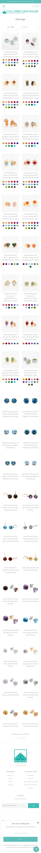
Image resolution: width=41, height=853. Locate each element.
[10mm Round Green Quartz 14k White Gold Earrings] (30, 682)
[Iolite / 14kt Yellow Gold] (3, 63)
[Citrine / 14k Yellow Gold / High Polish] (24, 379)
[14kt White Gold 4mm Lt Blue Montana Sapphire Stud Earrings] (10, 432)
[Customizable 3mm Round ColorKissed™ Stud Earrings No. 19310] (10, 162)
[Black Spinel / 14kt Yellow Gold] (15, 65)
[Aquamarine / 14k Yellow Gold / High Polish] (29, 382)
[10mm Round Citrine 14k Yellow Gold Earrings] (30, 557)
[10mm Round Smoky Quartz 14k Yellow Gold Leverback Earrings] (10, 494)
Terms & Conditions (30, 785)
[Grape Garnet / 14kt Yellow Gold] (15, 60)
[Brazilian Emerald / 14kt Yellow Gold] (29, 105)
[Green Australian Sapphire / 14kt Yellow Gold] (17, 264)
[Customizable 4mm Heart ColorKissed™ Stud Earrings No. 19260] (10, 244)
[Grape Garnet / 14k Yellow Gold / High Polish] (38, 379)
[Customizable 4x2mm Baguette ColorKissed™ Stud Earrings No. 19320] (30, 123)
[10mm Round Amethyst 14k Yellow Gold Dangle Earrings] (30, 494)
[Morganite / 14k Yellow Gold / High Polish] (32, 379)
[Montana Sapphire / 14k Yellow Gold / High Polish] (35, 382)
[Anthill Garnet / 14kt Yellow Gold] (32, 102)
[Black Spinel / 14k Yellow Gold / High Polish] (32, 385)
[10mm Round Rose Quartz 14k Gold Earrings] (10, 682)
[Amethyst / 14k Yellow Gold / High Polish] (24, 382)
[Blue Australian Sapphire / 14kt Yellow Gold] (38, 102)
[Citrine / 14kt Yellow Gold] (3, 60)
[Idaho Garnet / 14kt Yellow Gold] (3, 264)
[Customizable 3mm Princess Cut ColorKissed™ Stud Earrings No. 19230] (30, 283)
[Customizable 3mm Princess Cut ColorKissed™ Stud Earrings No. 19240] (10, 283)
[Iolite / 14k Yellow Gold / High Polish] (26, 382)
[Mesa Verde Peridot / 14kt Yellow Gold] (6, 65)
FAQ (10, 782)
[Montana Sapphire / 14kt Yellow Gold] (15, 63)
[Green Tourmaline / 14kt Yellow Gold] (17, 63)
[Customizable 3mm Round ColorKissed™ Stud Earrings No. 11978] (30, 41)
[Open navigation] (4, 6)
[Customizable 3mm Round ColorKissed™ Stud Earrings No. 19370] (10, 82)
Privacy (30, 788)
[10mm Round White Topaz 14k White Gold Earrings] (10, 650)
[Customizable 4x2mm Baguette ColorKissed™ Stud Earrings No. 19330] (10, 123)
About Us (10, 775)
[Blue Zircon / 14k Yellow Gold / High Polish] (32, 382)
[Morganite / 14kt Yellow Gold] (6, 60)
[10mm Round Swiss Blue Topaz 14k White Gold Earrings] (30, 619)
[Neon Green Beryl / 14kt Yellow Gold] (9, 63)
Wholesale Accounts (30, 782)
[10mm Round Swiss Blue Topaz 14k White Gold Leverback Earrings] (10, 526)
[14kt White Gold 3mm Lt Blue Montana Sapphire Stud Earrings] (30, 463)
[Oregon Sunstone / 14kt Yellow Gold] (9, 60)
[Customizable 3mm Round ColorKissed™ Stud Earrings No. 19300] (30, 162)
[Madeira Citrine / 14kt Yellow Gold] (6, 305)
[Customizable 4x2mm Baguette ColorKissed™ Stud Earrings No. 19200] (10, 360)
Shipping (31, 775)
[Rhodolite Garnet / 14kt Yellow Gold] (6, 264)
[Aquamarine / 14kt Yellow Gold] (6, 63)
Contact (10, 785)
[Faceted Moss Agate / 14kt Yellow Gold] (17, 343)
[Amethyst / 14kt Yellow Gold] (17, 60)
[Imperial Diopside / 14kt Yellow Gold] (9, 65)
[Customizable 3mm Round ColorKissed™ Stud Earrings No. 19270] (30, 203)
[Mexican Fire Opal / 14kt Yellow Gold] (12, 60)
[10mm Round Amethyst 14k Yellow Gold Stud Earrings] (10, 619)
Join (33, 805)
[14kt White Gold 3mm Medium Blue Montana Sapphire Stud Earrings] (10, 463)
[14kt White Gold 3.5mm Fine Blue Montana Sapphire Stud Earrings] (30, 401)
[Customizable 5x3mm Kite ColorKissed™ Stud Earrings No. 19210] (30, 324)
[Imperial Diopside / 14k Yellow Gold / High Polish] (29, 385)
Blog (10, 778)
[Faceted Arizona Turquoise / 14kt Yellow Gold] (35, 105)
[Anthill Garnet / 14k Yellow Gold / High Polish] (29, 379)
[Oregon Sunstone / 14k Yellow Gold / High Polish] (35, 379)
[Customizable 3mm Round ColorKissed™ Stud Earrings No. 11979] (10, 41)
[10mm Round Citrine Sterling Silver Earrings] (10, 713)
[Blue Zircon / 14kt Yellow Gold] (12, 63)
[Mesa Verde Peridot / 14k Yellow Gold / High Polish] (38, 382)
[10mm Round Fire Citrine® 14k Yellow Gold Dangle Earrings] (10, 557)
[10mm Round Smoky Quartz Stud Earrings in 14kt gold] (10, 588)
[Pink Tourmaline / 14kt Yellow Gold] (26, 102)
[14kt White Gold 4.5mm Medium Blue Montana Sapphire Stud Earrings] (10, 401)
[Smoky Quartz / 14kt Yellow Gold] (12, 65)
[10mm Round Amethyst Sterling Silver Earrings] (30, 588)
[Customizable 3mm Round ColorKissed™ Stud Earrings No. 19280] (10, 203)
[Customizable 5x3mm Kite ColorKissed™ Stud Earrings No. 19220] (10, 324)
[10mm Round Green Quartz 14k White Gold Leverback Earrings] (30, 526)
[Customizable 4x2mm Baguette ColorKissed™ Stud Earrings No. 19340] (30, 82)
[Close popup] (38, 822)
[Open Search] (33, 6)
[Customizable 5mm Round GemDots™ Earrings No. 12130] (30, 360)
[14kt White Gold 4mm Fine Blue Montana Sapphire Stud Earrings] (30, 432)
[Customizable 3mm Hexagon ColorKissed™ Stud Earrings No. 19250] (30, 244)
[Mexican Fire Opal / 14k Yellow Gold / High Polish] (26, 379)
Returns (30, 778)
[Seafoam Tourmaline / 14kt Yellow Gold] (6, 308)
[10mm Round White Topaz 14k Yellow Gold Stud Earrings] (30, 650)
